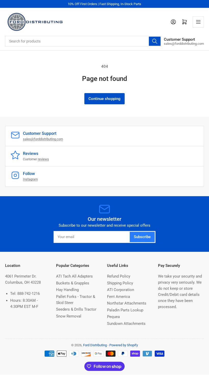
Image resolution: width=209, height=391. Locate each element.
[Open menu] (198, 21)
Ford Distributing (95, 345)
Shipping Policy (120, 283)
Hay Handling (67, 289)
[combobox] (83, 41)
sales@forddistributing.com (43, 139)
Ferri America (118, 296)
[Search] (154, 41)
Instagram (30, 179)
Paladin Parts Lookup (125, 310)
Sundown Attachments (126, 323)
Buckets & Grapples (72, 283)
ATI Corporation (120, 289)
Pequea (113, 316)
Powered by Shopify (123, 345)
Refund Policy (118, 276)
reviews (43, 159)
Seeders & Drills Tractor (76, 309)
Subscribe (142, 237)
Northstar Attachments (126, 303)
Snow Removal (68, 316)
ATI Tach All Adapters (74, 276)
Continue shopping (104, 98)
